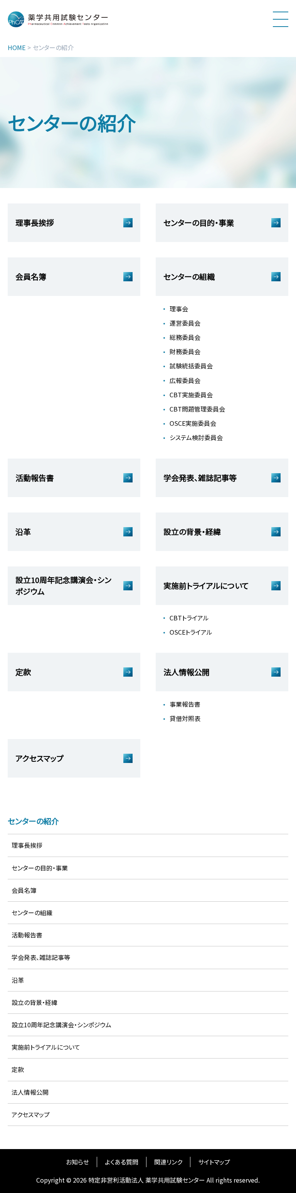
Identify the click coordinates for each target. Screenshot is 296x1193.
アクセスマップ (31, 1114)
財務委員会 (185, 351)
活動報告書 (27, 934)
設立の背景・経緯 (34, 1002)
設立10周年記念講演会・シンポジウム (61, 1024)
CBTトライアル (189, 617)
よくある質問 (121, 1161)
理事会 (179, 308)
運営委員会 (185, 323)
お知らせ (77, 1161)
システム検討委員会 (196, 437)
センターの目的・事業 (40, 867)
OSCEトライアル (191, 632)
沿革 (18, 980)
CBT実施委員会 (191, 394)
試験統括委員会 (191, 365)
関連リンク (168, 1161)
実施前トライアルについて (46, 1047)
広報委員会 (185, 380)
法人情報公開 (30, 1092)
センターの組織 (32, 912)
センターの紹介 (33, 821)
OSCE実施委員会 (193, 423)
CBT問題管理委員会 (197, 408)
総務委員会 (185, 337)
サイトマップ (214, 1161)
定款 (18, 1069)
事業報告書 (185, 704)
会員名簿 (24, 890)
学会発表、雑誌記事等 (41, 957)
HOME (16, 47)
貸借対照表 (185, 718)
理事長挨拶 (27, 845)
